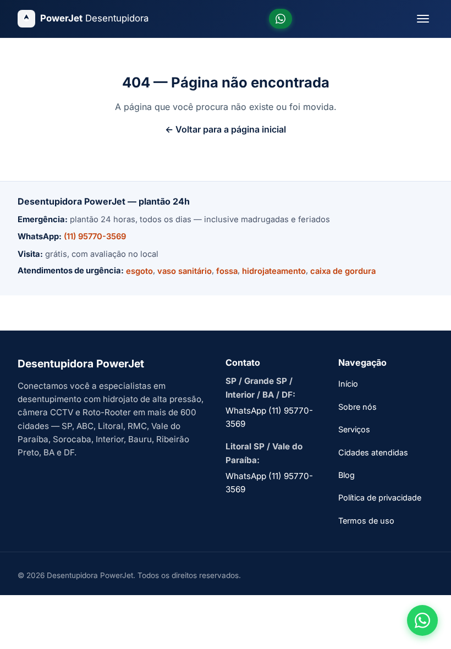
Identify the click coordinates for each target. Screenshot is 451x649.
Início (348, 383)
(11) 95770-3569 (95, 236)
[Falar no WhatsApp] (422, 620)
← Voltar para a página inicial (225, 129)
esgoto (139, 271)
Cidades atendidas (373, 452)
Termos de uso (366, 520)
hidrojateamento (274, 271)
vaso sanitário (184, 271)
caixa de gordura (343, 271)
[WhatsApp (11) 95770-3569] (280, 19)
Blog (346, 475)
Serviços (354, 429)
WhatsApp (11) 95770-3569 (269, 417)
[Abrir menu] (423, 18)
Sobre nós (357, 406)
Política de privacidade (379, 497)
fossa (227, 271)
